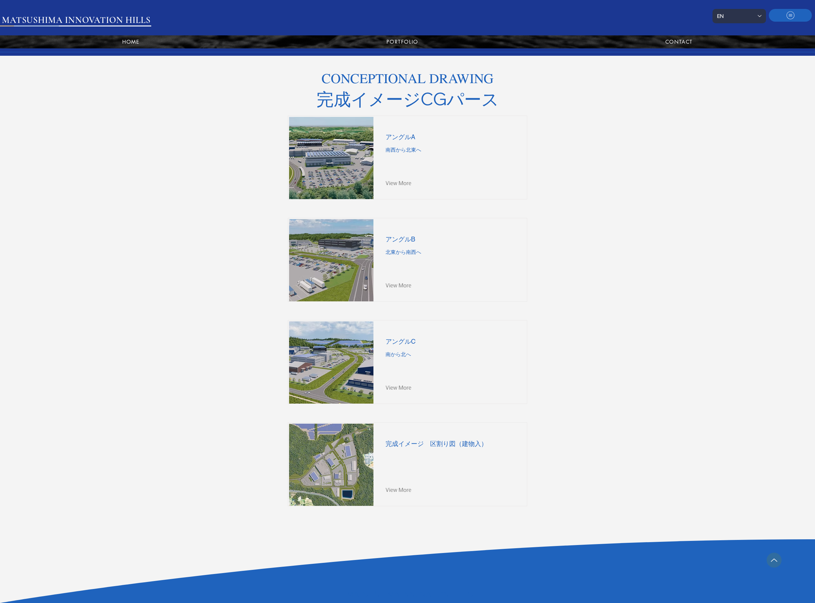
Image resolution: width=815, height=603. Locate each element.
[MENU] (790, 15)
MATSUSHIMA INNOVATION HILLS (410, 594)
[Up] (774, 560)
